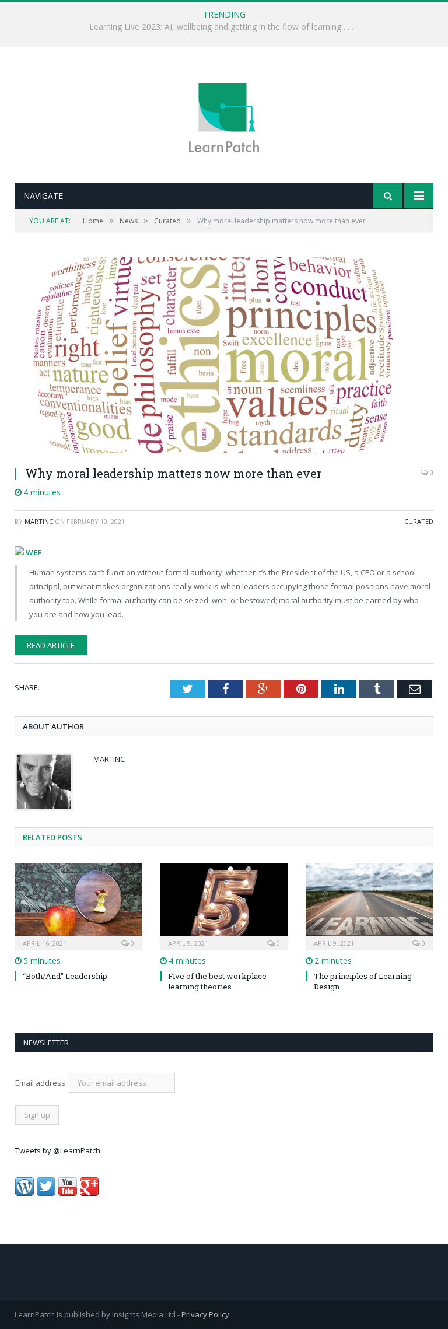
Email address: (42, 1083)
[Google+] (89, 1193)
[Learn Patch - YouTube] (67, 1193)
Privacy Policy (205, 1314)
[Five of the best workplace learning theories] (224, 905)
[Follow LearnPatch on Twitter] (46, 1193)
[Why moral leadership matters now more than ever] (224, 356)
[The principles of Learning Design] (369, 905)
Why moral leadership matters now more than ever (173, 473)
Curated (418, 521)
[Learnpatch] (224, 116)
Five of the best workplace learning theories (217, 981)
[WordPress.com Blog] (24, 1193)
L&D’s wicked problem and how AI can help (221, 27)
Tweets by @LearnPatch (57, 1150)
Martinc (38, 521)
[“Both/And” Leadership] (78, 905)
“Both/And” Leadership (65, 976)
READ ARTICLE (51, 645)
